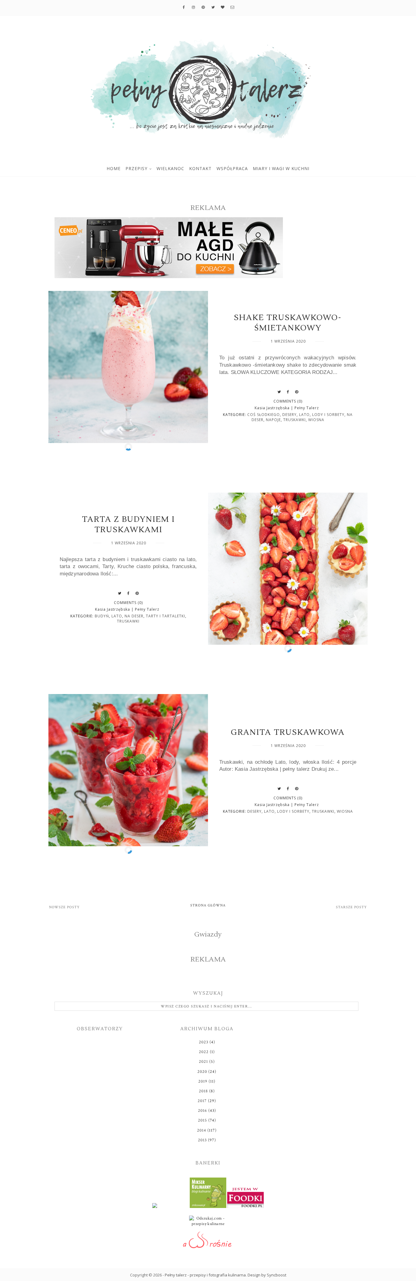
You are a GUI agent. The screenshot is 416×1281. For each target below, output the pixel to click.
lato (304, 414)
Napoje (273, 419)
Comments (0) (287, 401)
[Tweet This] (279, 392)
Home (114, 168)
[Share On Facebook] (288, 392)
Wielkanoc (170, 168)
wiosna (316, 419)
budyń (102, 616)
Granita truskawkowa (288, 732)
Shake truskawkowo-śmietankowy (288, 322)
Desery (289, 414)
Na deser (134, 616)
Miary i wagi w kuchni (281, 168)
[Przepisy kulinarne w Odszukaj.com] (208, 1222)
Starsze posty (351, 907)
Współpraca (232, 168)
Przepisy (136, 168)
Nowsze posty (64, 907)
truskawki (294, 419)
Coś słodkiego (263, 414)
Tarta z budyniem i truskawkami (128, 524)
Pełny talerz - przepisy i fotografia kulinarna (205, 1275)
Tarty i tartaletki (165, 616)
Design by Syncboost (267, 1275)
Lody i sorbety (328, 414)
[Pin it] (296, 392)
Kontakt (200, 168)
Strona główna (208, 905)
